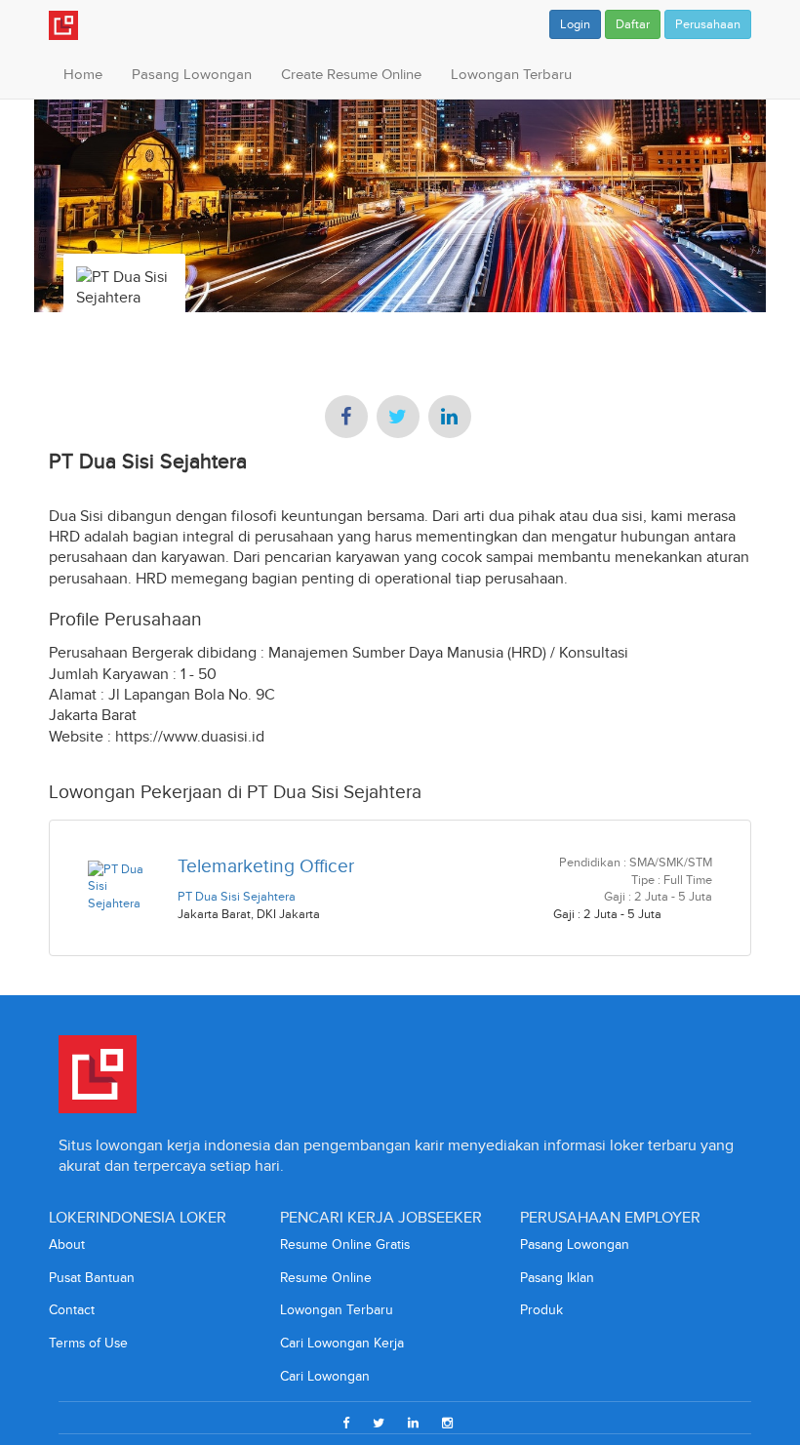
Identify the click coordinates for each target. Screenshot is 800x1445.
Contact (72, 1310)
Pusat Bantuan (92, 1277)
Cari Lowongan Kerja (342, 1343)
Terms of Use (88, 1343)
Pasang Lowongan (192, 74)
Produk (541, 1310)
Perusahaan (707, 24)
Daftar (633, 24)
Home (82, 74)
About (67, 1244)
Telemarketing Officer (266, 866)
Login (575, 24)
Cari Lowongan (325, 1376)
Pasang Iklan (557, 1277)
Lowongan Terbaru (511, 74)
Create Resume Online (351, 74)
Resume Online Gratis (345, 1244)
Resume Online (326, 1277)
